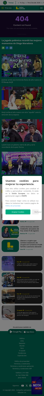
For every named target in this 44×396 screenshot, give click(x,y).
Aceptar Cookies (18, 212)
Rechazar (36, 212)
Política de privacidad (13, 206)
